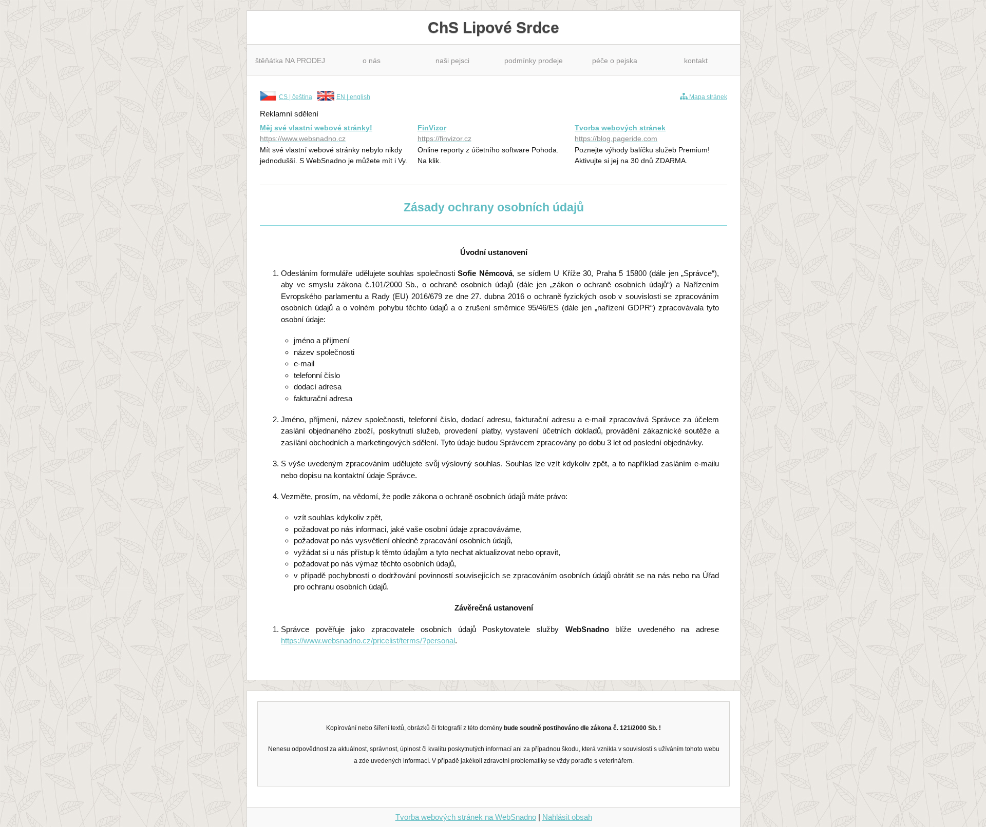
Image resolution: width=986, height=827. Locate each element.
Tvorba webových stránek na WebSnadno (465, 817)
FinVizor (444, 133)
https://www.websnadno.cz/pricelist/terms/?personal (368, 640)
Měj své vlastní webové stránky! (316, 133)
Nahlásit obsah (567, 817)
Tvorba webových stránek (620, 133)
